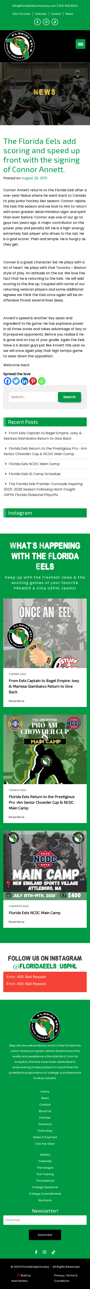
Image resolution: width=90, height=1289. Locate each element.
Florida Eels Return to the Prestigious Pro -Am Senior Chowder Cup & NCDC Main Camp (45, 451)
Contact (56, 13)
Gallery (45, 1155)
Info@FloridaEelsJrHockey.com (34, 6)
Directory (45, 1124)
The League (45, 1168)
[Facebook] (7, 381)
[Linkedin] (24, 381)
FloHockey (45, 1131)
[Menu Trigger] (80, 44)
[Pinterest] (33, 381)
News (69, 13)
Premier (45, 1118)
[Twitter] (16, 381)
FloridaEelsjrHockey (35, 1267)
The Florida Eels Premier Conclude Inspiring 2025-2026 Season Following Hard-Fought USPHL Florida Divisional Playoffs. (43, 489)
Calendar (41, 13)
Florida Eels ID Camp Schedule (35, 473)
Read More (16, 701)
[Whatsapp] (41, 381)
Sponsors (45, 1200)
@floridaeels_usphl (45, 966)
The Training (45, 1174)
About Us (45, 1111)
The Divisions (45, 1181)
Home (45, 1091)
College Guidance (45, 1187)
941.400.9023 (68, 6)
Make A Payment (45, 1137)
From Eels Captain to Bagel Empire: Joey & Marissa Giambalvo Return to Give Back (43, 436)
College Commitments (45, 1194)
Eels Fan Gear (21, 13)
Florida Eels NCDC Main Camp (34, 463)
